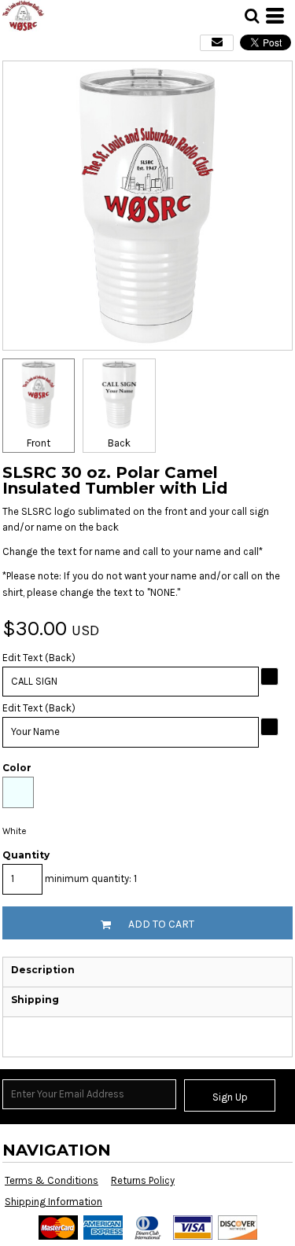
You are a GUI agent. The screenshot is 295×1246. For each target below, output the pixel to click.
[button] (252, 16)
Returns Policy (143, 1180)
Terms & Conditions (51, 1180)
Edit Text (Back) (39, 657)
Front (38, 443)
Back (119, 443)
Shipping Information (53, 1201)
